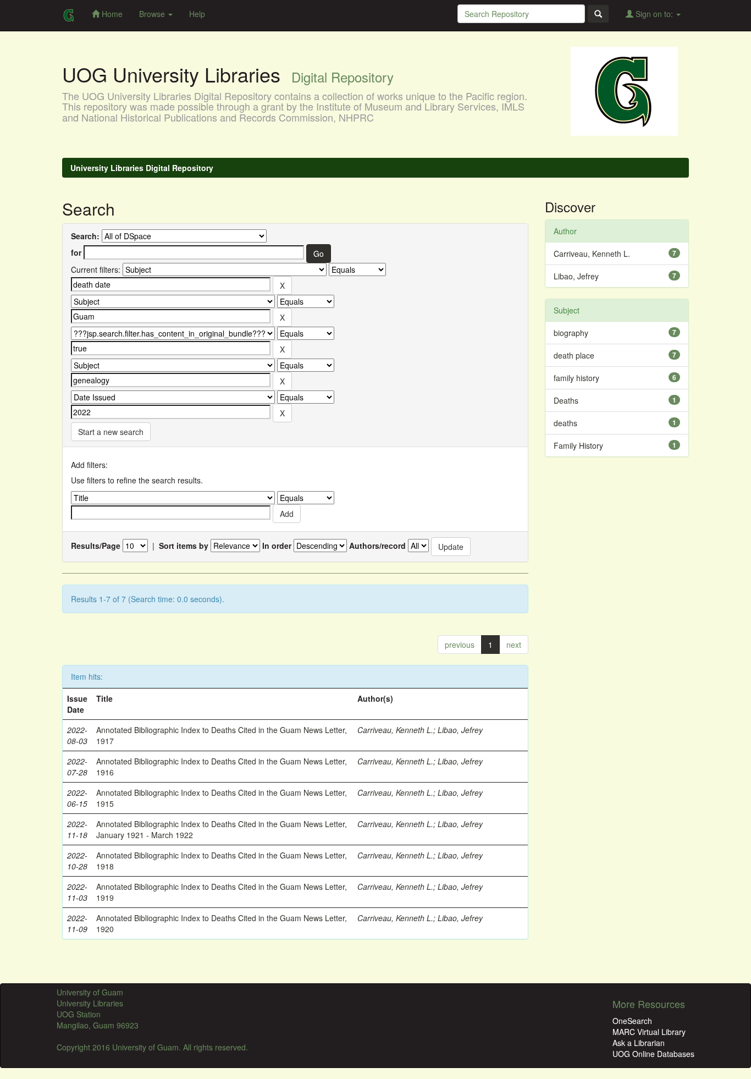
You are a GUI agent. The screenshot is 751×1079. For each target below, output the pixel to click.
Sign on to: (654, 13)
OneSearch (632, 1020)
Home (111, 13)
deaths (565, 422)
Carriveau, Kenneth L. (395, 729)
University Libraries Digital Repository (141, 167)
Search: (85, 235)
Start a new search (110, 431)
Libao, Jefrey (460, 729)
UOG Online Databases (653, 1053)
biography (571, 332)
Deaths (566, 400)
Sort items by (183, 545)
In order (276, 545)
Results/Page (95, 545)
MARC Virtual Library (649, 1031)
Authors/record (377, 545)
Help (197, 13)
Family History (578, 445)
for (76, 252)
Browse (153, 13)
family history (576, 377)
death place (574, 355)
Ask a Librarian (638, 1042)
